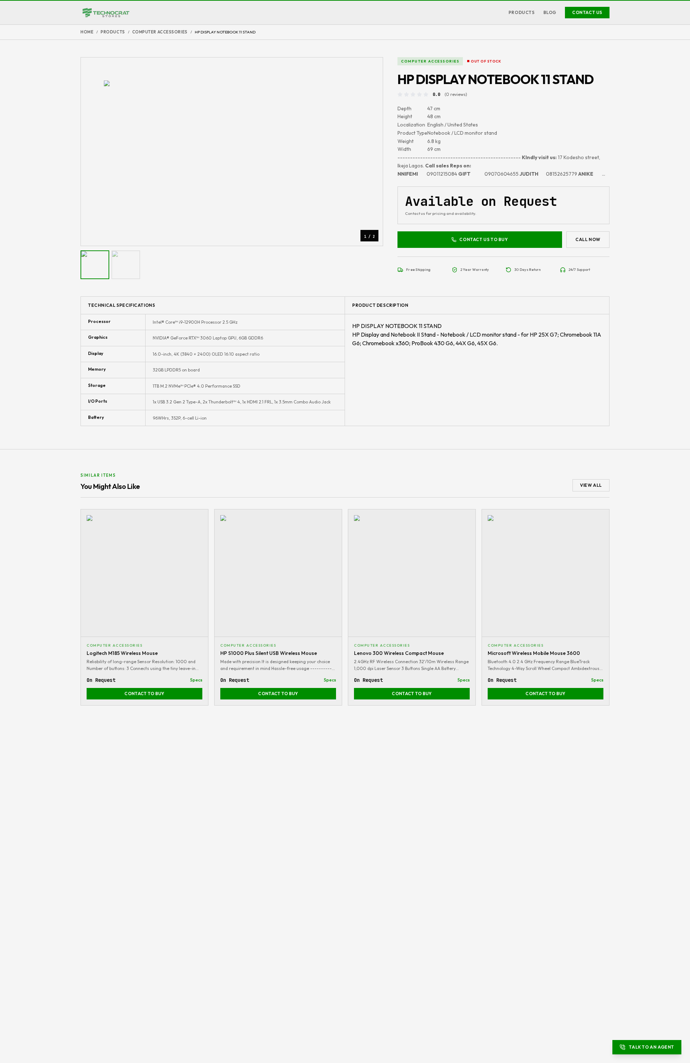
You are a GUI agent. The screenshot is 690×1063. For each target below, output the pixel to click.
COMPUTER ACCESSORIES (160, 31)
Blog (549, 12)
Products (522, 12)
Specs (196, 680)
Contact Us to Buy (483, 239)
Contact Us (587, 12)
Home (86, 31)
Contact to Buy (144, 693)
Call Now (588, 239)
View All (591, 485)
